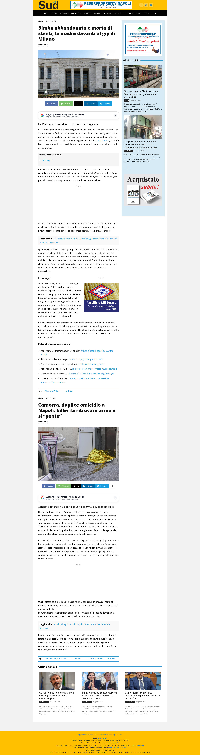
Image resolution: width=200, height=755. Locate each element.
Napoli (111, 658)
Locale (126, 100)
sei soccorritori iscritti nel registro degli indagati (90, 373)
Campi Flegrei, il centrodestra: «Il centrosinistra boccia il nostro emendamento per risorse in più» (140, 144)
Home (40, 21)
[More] (112, 486)
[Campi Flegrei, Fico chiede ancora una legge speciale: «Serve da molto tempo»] (57, 681)
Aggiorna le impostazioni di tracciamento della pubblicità (100, 734)
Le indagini (47, 160)
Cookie (105, 738)
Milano (69, 390)
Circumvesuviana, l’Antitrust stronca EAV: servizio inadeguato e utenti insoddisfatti (142, 94)
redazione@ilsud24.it (137, 745)
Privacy (99, 738)
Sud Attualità (51, 21)
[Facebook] (141, 5)
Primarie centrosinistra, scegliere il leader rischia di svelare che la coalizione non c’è (99, 695)
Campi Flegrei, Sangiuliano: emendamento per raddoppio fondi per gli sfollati (142, 695)
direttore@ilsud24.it (112, 743)
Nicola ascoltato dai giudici (91, 364)
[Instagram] (146, 5)
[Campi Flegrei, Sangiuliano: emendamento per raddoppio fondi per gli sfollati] (143, 681)
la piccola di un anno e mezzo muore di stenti (94, 368)
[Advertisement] (78, 204)
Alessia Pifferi (52, 390)
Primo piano (50, 398)
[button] (155, 13)
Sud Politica (128, 151)
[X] (151, 5)
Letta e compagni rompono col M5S (86, 359)
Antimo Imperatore (55, 658)
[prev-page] (124, 167)
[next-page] (128, 167)
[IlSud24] (51, 5)
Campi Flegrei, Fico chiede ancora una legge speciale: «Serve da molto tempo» (56, 695)
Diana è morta (102, 140)
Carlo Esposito (95, 658)
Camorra (76, 658)
